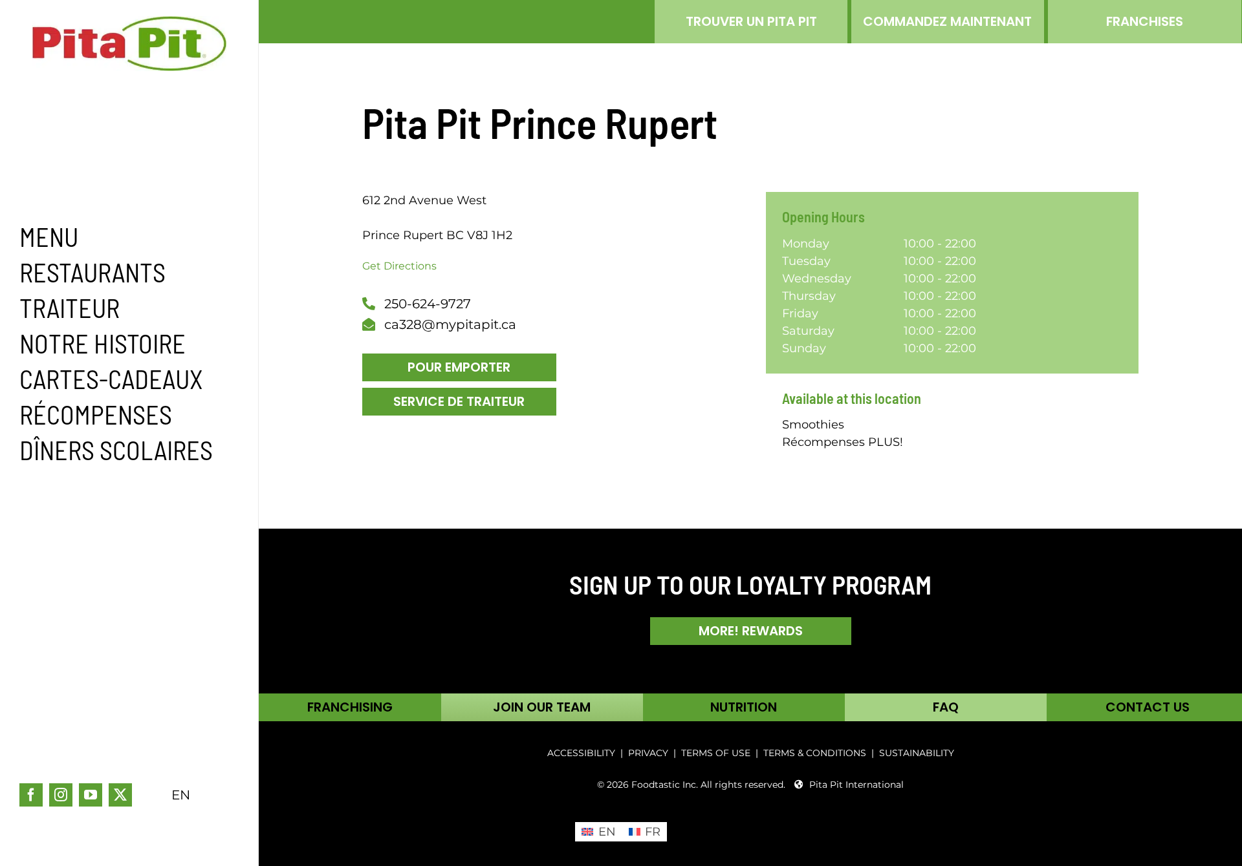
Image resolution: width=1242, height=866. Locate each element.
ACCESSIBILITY (581, 753)
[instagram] (60, 795)
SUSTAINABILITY (916, 753)
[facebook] (31, 795)
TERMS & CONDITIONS (816, 753)
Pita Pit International (856, 784)
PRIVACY (648, 753)
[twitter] (120, 795)
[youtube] (90, 795)
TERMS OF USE (715, 753)
